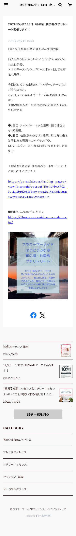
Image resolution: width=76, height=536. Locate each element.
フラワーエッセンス (15, 464)
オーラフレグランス (15, 489)
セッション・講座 (13, 477)
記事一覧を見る (38, 414)
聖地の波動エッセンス (17, 440)
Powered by (34, 515)
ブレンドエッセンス (15, 452)
